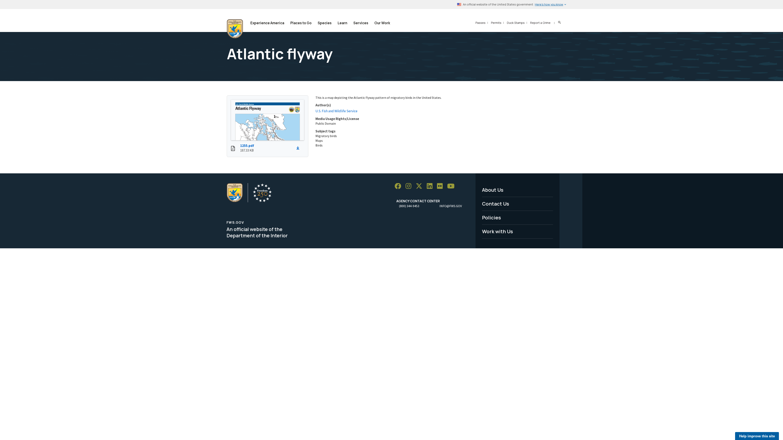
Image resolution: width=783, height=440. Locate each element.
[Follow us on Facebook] (399, 186)
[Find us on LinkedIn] (431, 186)
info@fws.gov (450, 206)
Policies (491, 217)
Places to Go (301, 23)
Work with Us (497, 231)
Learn (342, 23)
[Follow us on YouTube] (452, 186)
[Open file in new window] (233, 149)
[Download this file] (299, 148)
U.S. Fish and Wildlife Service (336, 111)
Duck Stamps (516, 23)
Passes (481, 23)
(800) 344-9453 (409, 206)
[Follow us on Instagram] (410, 186)
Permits (496, 23)
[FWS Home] (235, 29)
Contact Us (495, 203)
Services (360, 23)
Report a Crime (540, 23)
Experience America (267, 23)
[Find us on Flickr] (441, 186)
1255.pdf (247, 145)
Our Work (382, 23)
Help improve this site (757, 435)
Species (325, 23)
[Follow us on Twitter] (420, 186)
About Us (492, 189)
